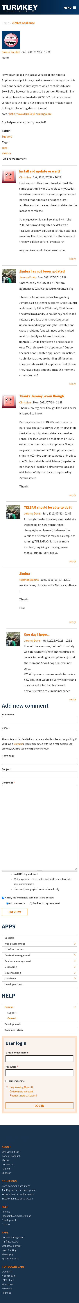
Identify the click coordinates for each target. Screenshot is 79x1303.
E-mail (5, 727)
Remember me (16, 1081)
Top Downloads (13, 1266)
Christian (25, 177)
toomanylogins (29, 579)
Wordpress (7, 1284)
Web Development (11, 1245)
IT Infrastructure (14, 949)
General (11, 1018)
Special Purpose (10, 1258)
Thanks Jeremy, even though (41, 396)
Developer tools (14, 984)
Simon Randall (11, 52)
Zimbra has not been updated (42, 271)
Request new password (23, 1095)
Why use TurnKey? (11, 1151)
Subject (6, 769)
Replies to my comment (46, 903)
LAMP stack (8, 1280)
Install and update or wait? (39, 171)
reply (72, 259)
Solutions (9, 1181)
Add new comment (15, 159)
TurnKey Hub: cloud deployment (18, 1190)
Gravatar (18, 743)
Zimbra (24, 574)
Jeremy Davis (27, 277)
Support (7, 136)
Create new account (21, 1091)
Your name (8, 714)
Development (12, 1024)
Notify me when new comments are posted (29, 897)
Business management (18, 961)
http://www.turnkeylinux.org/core (30, 114)
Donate (6, 1224)
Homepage (8, 755)
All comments (17, 903)
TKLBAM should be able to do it (48, 507)
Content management (17, 955)
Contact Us (7, 1164)
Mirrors (5, 1160)
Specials (9, 937)
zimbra (6, 153)
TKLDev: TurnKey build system (17, 1198)
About (6, 1147)
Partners (6, 1168)
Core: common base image (16, 1186)
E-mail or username (17, 1052)
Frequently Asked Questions (16, 1215)
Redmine (6, 1292)
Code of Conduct (11, 1156)
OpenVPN (7, 1271)
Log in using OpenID (21, 1087)
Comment (8, 782)
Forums (9, 1007)
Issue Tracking (9, 1250)
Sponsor (6, 1172)
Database (10, 978)
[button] (70, 8)
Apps (8, 926)
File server (7, 1288)
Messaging (11, 967)
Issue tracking (13, 972)
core (4, 147)
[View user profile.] (11, 40)
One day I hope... (37, 634)
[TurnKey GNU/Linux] (20, 11)
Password (12, 1066)
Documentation (14, 1030)
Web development (15, 943)
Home (5, 23)
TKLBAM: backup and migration (18, 1194)
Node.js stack (9, 1275)
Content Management (13, 1237)
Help (8, 995)
